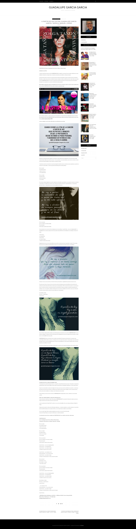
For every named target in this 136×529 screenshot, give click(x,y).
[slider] (76, 89)
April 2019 (83, 155)
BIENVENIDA (83, 39)
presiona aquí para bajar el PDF (47, 118)
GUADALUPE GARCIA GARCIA (68, 7)
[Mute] (74, 88)
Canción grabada (84, 42)
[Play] (40, 88)
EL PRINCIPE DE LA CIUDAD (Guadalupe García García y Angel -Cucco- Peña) (47, 512)
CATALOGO (41, 1)
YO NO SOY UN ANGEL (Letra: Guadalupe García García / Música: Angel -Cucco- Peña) (70, 512)
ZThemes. (82, 525)
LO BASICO (51, 1)
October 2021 (83, 150)
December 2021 (84, 148)
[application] (59, 89)
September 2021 (84, 152)
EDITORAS (46, 1)
